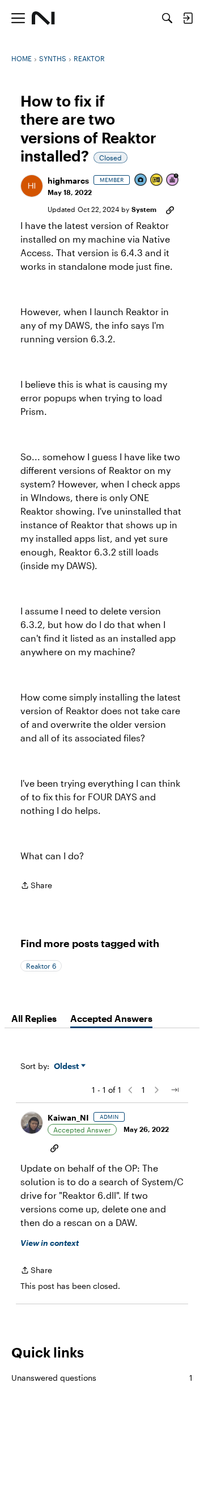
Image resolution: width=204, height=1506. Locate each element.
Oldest (67, 1066)
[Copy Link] (170, 209)
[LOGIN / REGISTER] (187, 18)
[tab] (34, 1018)
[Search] (167, 18)
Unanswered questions (102, 1377)
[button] (31, 186)
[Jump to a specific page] (174, 1090)
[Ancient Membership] (173, 180)
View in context (49, 1243)
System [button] (143, 209)
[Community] (43, 18)
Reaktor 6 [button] (41, 966)
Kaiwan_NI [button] (68, 1117)
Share (36, 886)
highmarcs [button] (68, 180)
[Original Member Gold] (157, 180)
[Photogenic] (141, 180)
